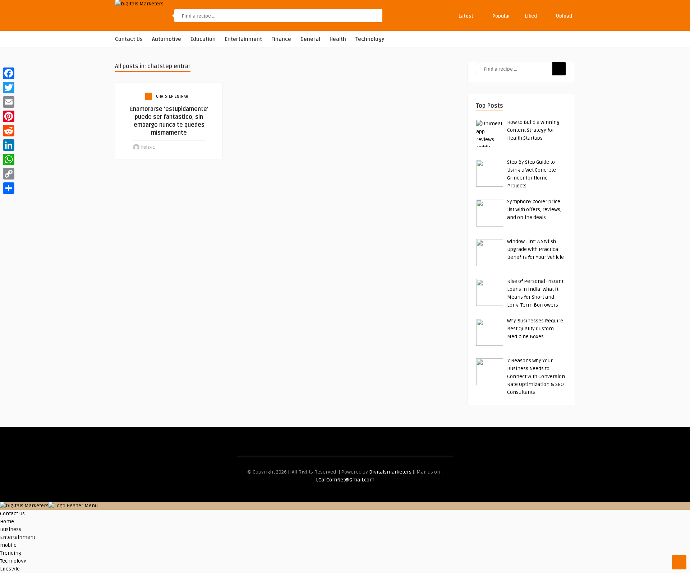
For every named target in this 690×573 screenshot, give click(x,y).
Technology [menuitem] (13, 561)
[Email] (8, 102)
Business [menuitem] (10, 529)
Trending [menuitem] (10, 553)
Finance (281, 39)
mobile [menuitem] (8, 545)
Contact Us (129, 39)
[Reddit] (8, 131)
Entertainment (243, 39)
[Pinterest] (8, 116)
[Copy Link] (8, 174)
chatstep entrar (172, 96)
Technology (369, 39)
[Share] (8, 188)
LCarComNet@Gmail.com (345, 480)
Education (203, 39)
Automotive (166, 39)
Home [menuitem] (7, 521)
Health (338, 39)
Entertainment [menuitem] (17, 537)
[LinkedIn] (8, 145)
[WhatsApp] (8, 159)
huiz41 (148, 147)
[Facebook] (8, 73)
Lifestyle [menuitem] (10, 569)
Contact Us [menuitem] (12, 514)
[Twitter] (8, 87)
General (310, 39)
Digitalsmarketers (390, 472)
